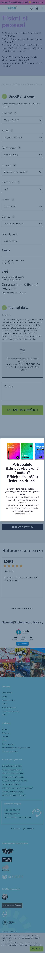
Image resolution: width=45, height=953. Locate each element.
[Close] (41, 440)
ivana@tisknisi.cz (22, 514)
